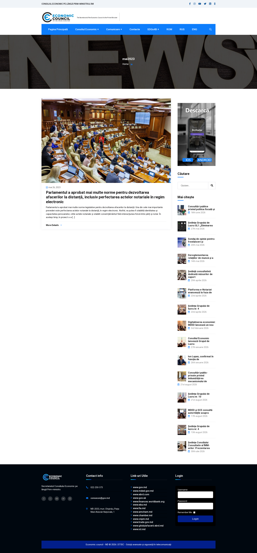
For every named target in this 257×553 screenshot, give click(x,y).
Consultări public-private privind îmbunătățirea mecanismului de (198, 377)
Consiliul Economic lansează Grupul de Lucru (198, 341)
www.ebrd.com (141, 494)
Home (125, 64)
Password (182, 501)
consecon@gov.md (100, 498)
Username (183, 490)
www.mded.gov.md (143, 491)
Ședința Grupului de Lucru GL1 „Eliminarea (200, 224)
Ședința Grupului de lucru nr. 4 (199, 307)
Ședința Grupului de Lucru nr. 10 (199, 395)
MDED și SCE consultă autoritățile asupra (200, 411)
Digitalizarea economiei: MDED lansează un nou (201, 323)
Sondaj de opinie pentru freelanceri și (201, 240)
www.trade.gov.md (143, 522)
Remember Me (185, 512)
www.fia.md (139, 508)
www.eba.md (140, 505)
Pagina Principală (58, 29)
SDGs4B (152, 29)
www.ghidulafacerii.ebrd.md (148, 526)
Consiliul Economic (86, 29)
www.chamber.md (142, 515)
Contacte (135, 29)
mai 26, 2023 (54, 187)
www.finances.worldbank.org (148, 501)
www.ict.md (139, 529)
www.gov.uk (139, 498)
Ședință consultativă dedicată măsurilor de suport (200, 274)
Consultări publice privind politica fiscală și (201, 208)
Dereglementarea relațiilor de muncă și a (200, 256)
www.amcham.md (142, 512)
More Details (52, 225)
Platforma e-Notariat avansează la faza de (200, 291)
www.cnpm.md (141, 519)
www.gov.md (140, 487)
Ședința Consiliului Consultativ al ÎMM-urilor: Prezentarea (199, 445)
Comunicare (113, 29)
